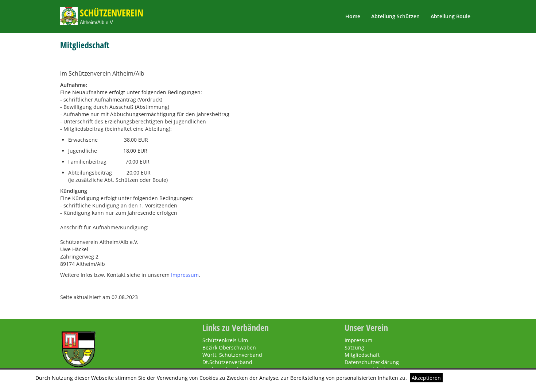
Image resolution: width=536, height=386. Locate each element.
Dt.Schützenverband (227, 362)
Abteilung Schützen (395, 16)
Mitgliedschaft (362, 354)
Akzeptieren (426, 377)
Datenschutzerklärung (372, 362)
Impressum (185, 274)
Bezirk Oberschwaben (229, 347)
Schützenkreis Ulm (225, 340)
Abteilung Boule (450, 16)
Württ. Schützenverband (232, 354)
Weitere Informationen (473, 377)
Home (352, 16)
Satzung (354, 347)
